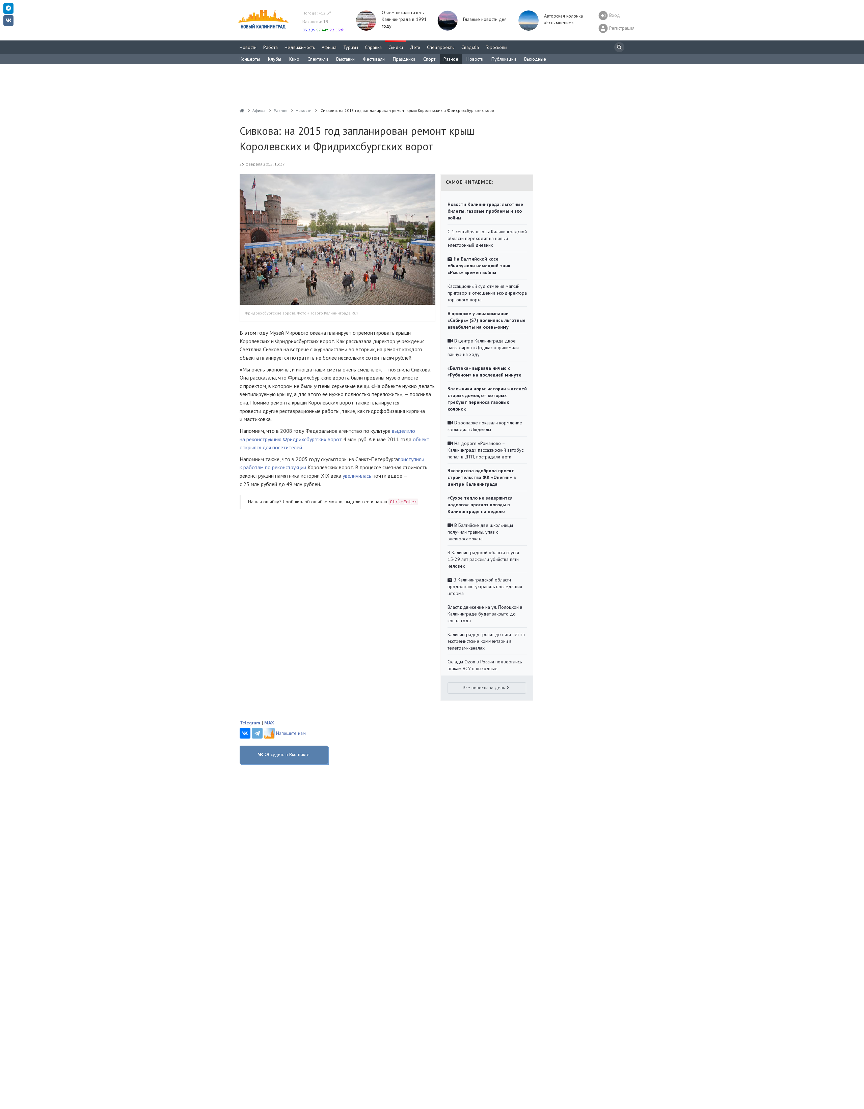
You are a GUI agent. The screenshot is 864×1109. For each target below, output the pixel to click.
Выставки (345, 59)
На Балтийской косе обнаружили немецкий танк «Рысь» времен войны (479, 265)
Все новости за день (484, 688)
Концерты (250, 59)
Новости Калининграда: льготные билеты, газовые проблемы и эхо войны (485, 211)
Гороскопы (496, 47)
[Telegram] (257, 733)
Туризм (350, 47)
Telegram (250, 723)
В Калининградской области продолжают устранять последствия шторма (485, 586)
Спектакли (317, 59)
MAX (269, 723)
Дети (415, 47)
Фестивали (374, 59)
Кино (294, 59)
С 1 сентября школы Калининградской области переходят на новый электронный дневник (487, 238)
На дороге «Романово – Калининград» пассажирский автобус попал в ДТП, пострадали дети (485, 450)
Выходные (535, 59)
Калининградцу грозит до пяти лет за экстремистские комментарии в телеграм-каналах (486, 641)
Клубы (274, 59)
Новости (248, 47)
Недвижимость (300, 47)
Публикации (503, 59)
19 (315, 22)
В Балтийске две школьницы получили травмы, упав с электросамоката (480, 532)
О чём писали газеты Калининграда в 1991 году (404, 19)
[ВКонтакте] (245, 733)
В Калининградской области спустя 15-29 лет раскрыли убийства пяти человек (483, 559)
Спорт (429, 59)
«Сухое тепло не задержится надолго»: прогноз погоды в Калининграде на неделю (480, 504)
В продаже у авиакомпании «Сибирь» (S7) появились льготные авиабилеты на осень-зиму (486, 320)
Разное (450, 59)
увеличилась (357, 475)
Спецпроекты (441, 47)
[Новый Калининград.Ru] (242, 110)
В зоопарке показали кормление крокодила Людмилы (485, 426)
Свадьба (470, 47)
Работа (270, 47)
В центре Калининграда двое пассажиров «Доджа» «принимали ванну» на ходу (483, 347)
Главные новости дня (485, 19)
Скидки (395, 47)
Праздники (404, 59)
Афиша (329, 47)
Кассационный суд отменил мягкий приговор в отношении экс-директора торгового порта (487, 293)
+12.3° (316, 13)
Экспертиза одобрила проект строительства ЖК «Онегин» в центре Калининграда (482, 477)
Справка (373, 47)
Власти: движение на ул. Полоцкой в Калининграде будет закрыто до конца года (485, 614)
